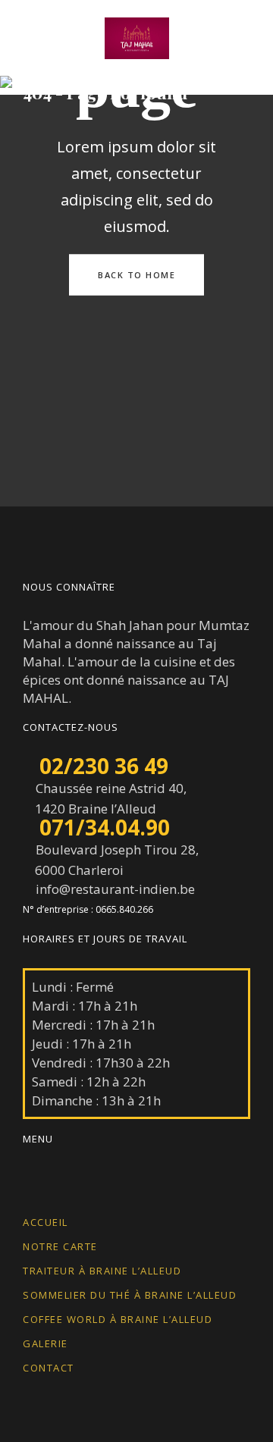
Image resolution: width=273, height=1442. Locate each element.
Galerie (45, 1343)
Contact (48, 1368)
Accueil (45, 1222)
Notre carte (60, 1246)
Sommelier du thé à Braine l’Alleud (130, 1295)
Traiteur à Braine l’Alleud (102, 1270)
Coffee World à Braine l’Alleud (117, 1319)
